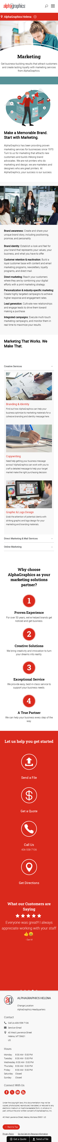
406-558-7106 (29, 849)
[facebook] (6, 1092)
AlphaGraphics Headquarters (31, 1009)
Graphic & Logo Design (20, 512)
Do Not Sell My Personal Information (33, 1134)
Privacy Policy (8, 1134)
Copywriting (13, 456)
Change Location (25, 1005)
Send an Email (14, 1027)
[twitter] (12, 1092)
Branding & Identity (17, 404)
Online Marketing (12, 546)
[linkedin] (17, 1092)
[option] (29, 950)
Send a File (42, 1139)
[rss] (23, 1092)
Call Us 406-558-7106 (18, 1022)
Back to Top (13, 1126)
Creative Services (13, 366)
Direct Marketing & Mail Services (21, 538)
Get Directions (29, 883)
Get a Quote (19, 1139)
